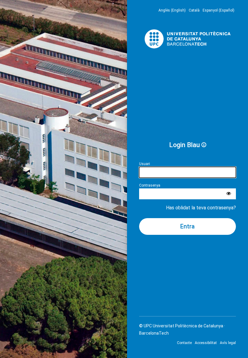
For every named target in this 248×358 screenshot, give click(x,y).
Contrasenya (149, 185)
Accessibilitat (206, 343)
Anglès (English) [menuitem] (172, 10)
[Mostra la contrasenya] (228, 193)
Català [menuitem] (194, 10)
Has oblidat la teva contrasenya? (201, 208)
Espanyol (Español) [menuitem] (218, 10)
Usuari (144, 164)
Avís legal (228, 343)
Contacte (184, 343)
